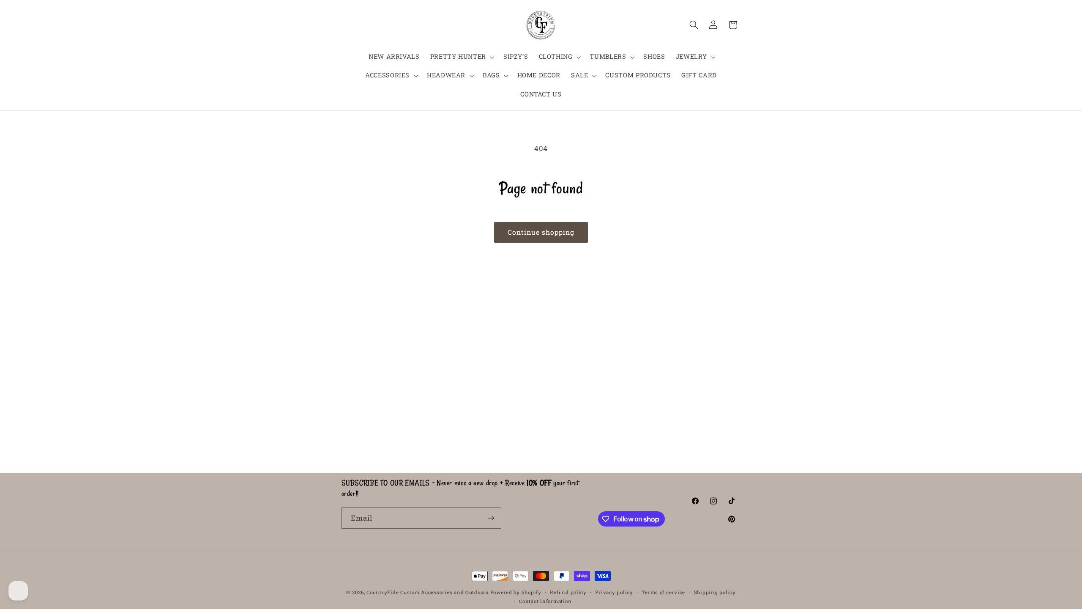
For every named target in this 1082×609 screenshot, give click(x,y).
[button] (461, 57)
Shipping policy (715, 592)
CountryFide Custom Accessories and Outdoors (427, 592)
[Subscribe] (490, 518)
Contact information (545, 601)
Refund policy (568, 592)
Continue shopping (541, 232)
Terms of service (663, 592)
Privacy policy (614, 592)
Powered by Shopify (515, 592)
